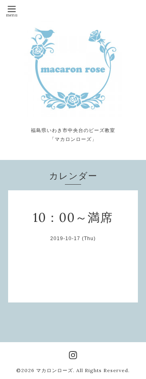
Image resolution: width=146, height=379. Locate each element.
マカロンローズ (54, 370)
